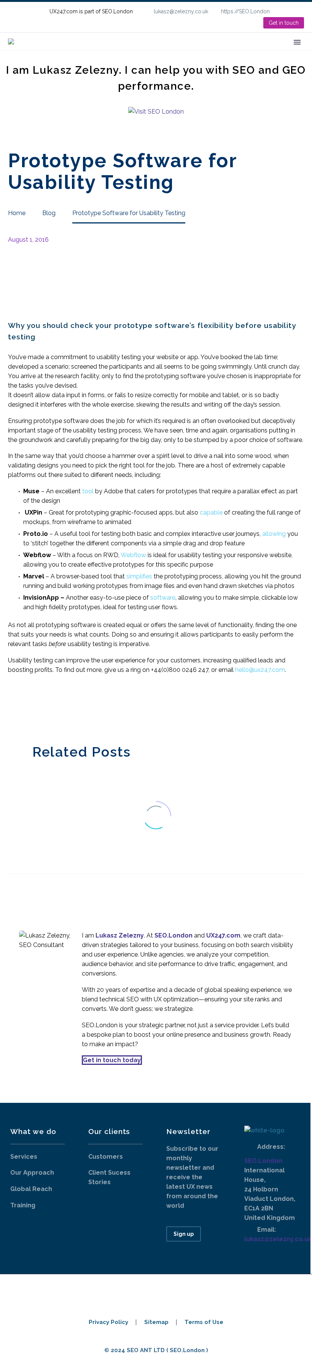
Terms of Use (204, 1322)
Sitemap (156, 1322)
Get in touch (284, 23)
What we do (120, 52)
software (162, 597)
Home (79, 52)
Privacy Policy (108, 1322)
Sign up (184, 1234)
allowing (274, 533)
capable (211, 512)
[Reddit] (70, 707)
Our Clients (170, 52)
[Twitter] (24, 707)
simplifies (139, 576)
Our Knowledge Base (234, 52)
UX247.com (223, 935)
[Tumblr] (47, 707)
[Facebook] (13, 707)
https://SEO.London (245, 11)
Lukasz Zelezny (120, 935)
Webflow (133, 555)
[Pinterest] (36, 707)
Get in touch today (112, 1060)
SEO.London (263, 1160)
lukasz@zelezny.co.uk (181, 11)
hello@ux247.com (260, 669)
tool (88, 491)
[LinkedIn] (300, 11)
